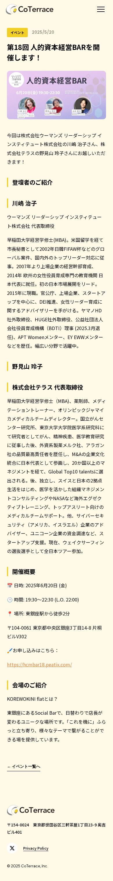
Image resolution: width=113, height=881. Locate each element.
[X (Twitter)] (12, 848)
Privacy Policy (35, 848)
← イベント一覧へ (23, 766)
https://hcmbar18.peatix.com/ (39, 664)
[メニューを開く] (100, 9)
